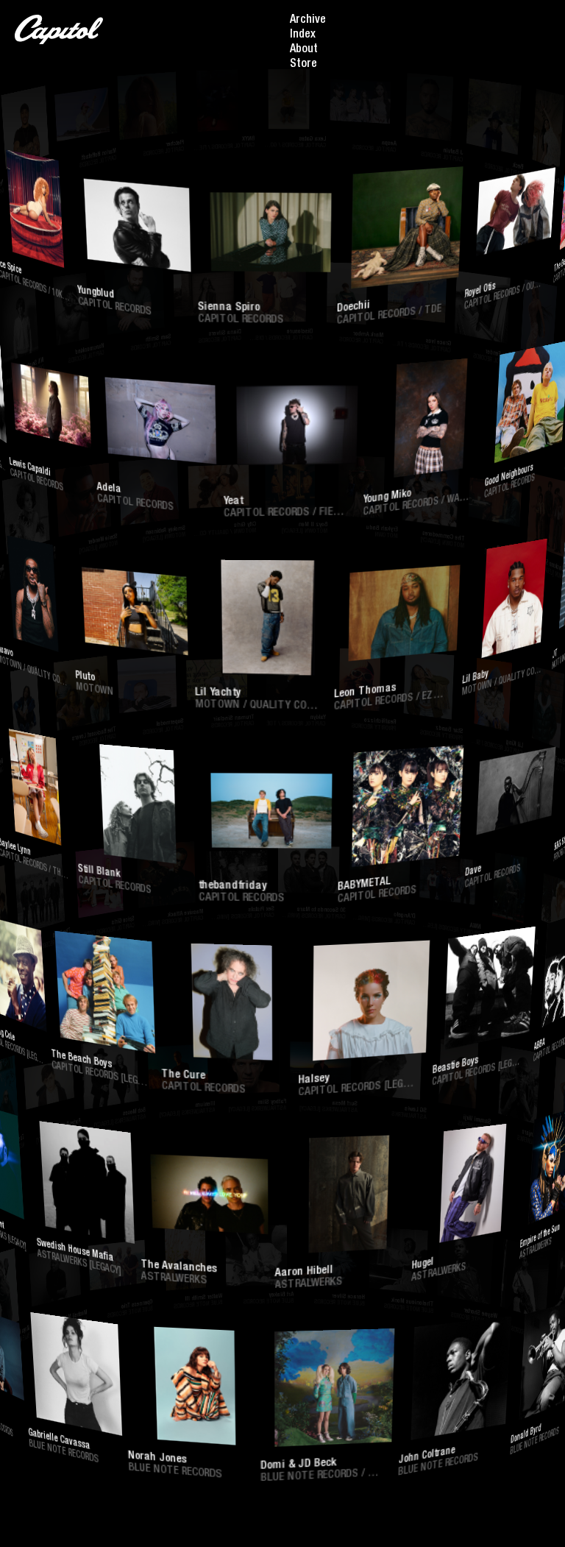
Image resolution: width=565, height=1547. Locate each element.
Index (303, 35)
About (304, 50)
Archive (308, 20)
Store (303, 65)
